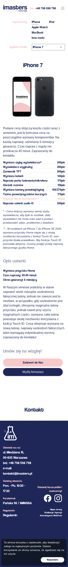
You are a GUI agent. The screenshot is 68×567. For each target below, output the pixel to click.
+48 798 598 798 (46, 8)
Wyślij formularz (33, 372)
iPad (51, 22)
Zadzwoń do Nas (33, 362)
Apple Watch (40, 27)
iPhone (36, 22)
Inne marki (38, 38)
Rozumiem (52, 559)
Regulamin (10, 515)
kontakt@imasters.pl (17, 473)
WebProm (57, 515)
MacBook (37, 32)
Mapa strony (56, 509)
